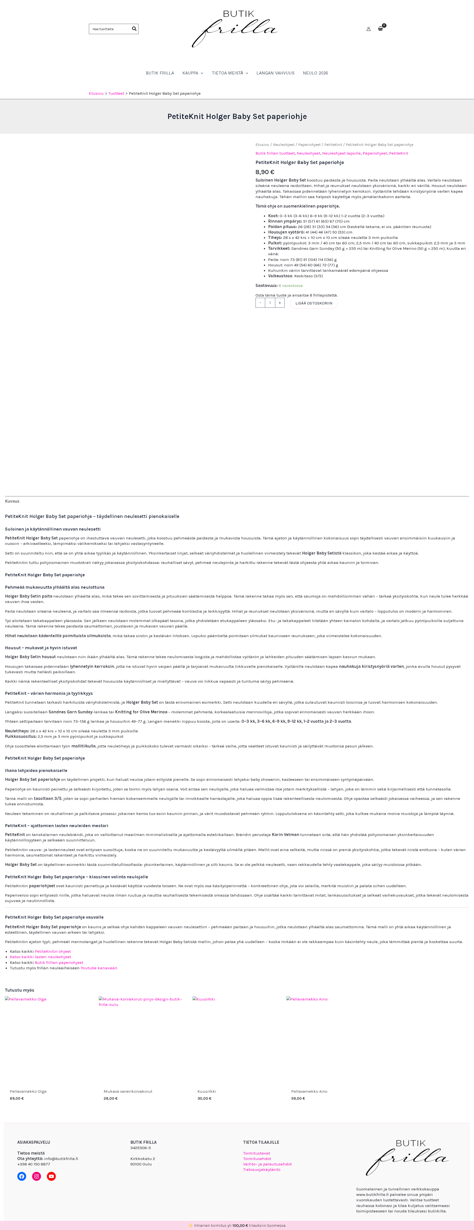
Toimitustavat (256, 1153)
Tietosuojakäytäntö (261, 1169)
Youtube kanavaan (99, 967)
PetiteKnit (333, 144)
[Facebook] (21, 1176)
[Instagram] (36, 1176)
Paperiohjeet (309, 144)
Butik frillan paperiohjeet (59, 962)
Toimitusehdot (257, 1158)
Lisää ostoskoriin (314, 303)
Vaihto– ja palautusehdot (267, 1163)
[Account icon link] (368, 29)
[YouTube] (51, 1176)
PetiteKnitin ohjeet (53, 951)
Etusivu (262, 144)
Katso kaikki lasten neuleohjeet (40, 956)
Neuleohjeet (284, 144)
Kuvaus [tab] (12, 501)
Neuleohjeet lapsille (341, 153)
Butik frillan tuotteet (275, 153)
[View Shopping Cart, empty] (380, 29)
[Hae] (134, 29)
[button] (200, 73)
